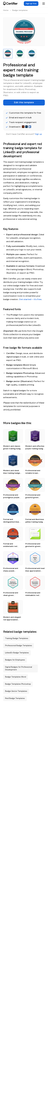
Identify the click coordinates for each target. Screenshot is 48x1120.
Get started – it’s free (30, 299)
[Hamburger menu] (43, 4)
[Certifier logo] (10, 3)
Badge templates (20, 10)
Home (5, 10)
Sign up (38, 134)
